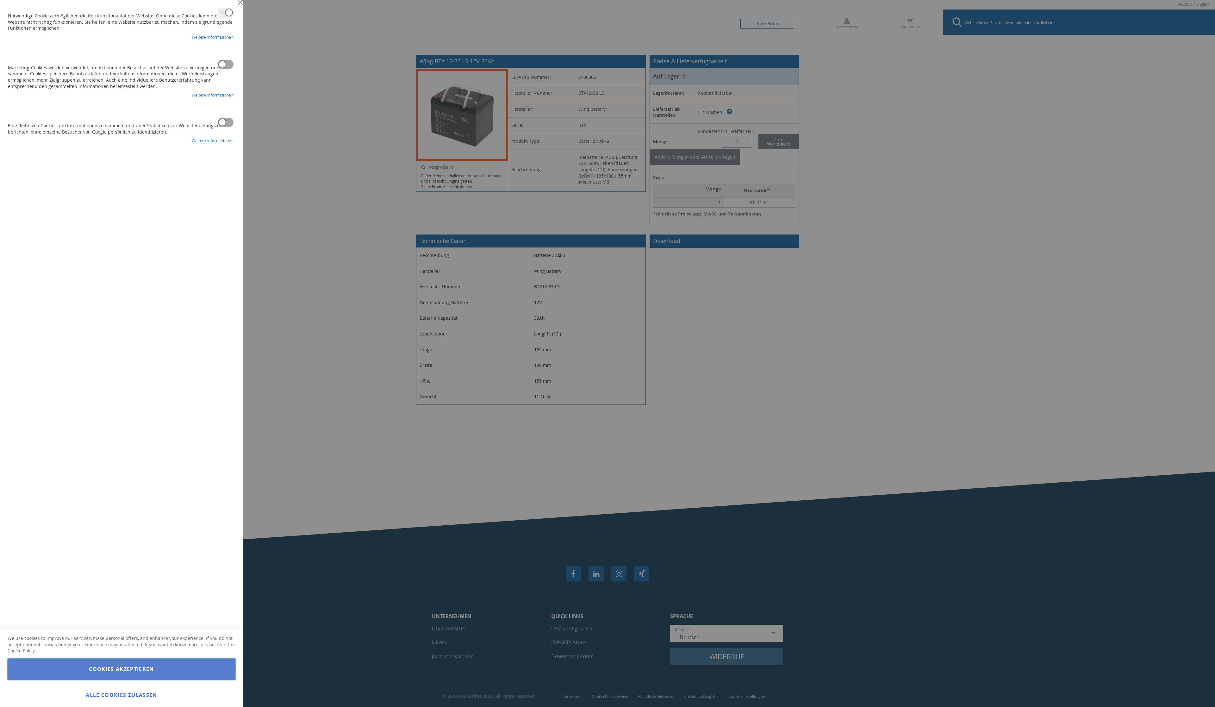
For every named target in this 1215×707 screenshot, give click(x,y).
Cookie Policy (21, 651)
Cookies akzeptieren (121, 669)
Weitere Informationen (213, 37)
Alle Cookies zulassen (121, 694)
